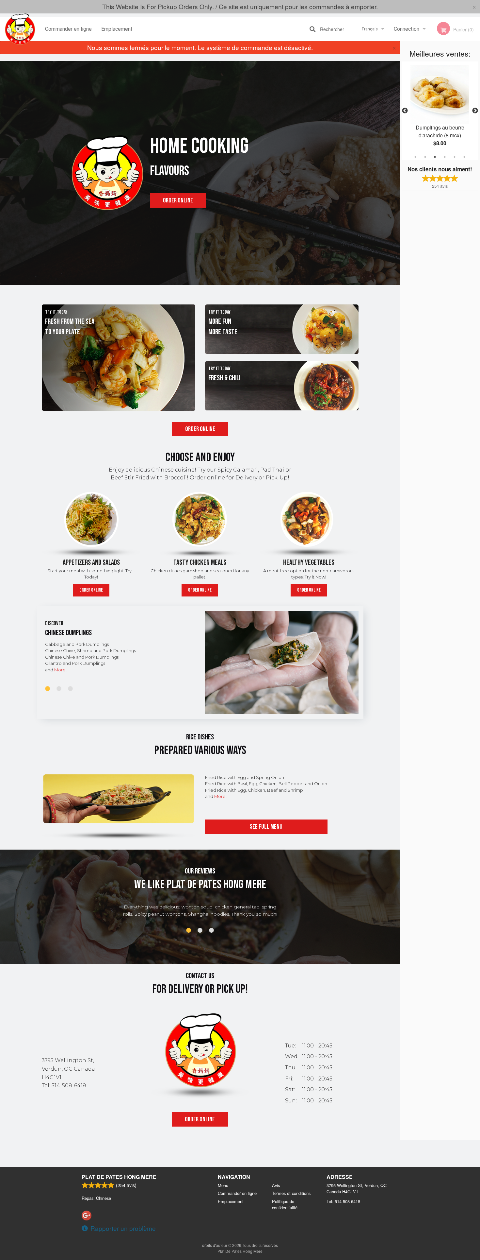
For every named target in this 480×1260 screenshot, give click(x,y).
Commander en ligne (68, 29)
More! (60, 669)
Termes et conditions (291, 1193)
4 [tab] (444, 157)
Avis (276, 1185)
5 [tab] (454, 157)
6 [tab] (464, 157)
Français (370, 28)
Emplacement (116, 29)
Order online (178, 200)
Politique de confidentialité (284, 1204)
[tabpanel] (440, 107)
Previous (405, 111)
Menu (223, 1185)
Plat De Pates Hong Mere (119, 1177)
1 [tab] (415, 157)
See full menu (266, 827)
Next (475, 111)
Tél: (343, 1201)
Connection (406, 29)
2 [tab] (425, 157)
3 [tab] (435, 157)
